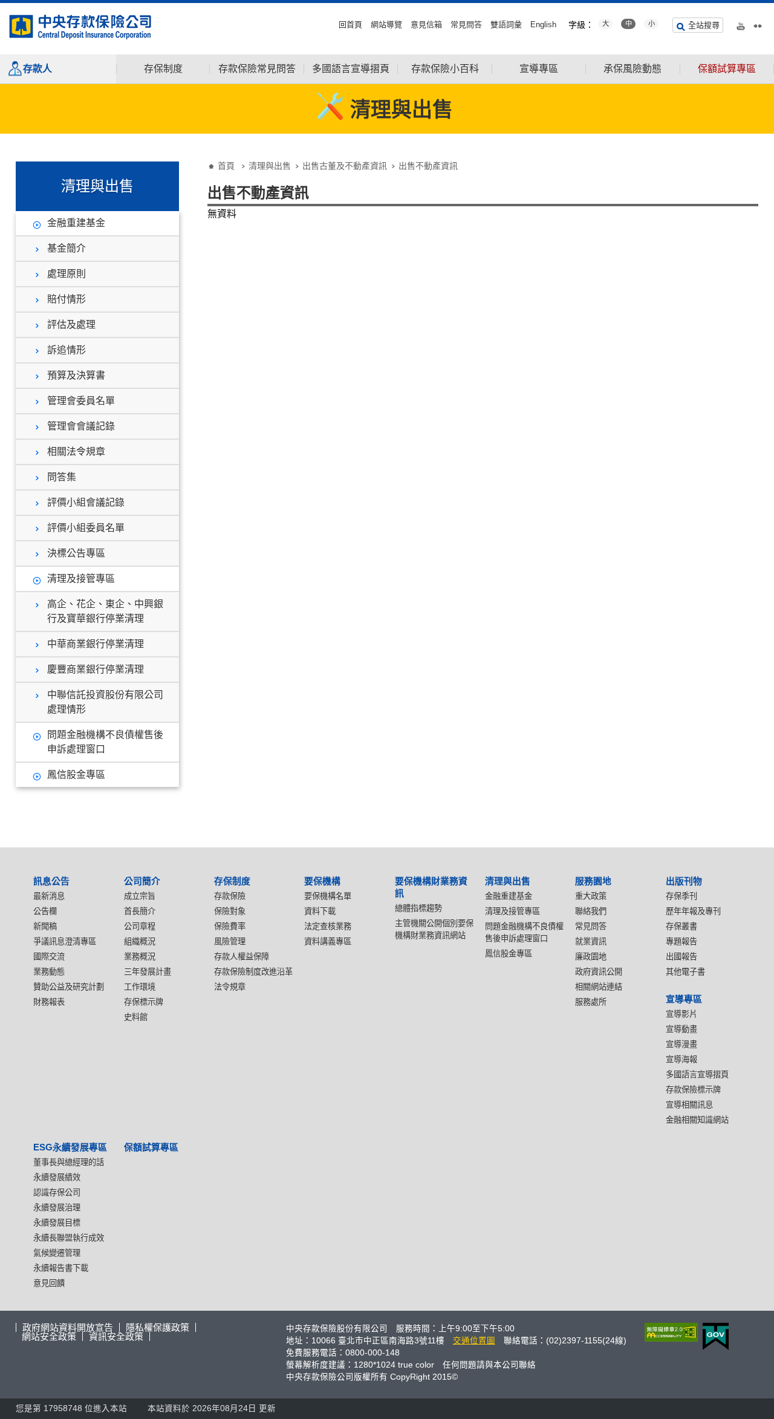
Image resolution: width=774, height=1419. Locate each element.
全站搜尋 (704, 25)
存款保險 (230, 896)
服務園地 (593, 881)
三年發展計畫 (147, 971)
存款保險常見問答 (257, 69)
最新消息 (49, 896)
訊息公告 (51, 881)
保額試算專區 (727, 69)
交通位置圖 (474, 1340)
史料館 (136, 1017)
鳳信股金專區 (76, 774)
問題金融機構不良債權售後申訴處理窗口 (105, 741)
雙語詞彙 (506, 24)
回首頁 (350, 24)
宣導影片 (681, 1014)
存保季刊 (681, 896)
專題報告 (681, 941)
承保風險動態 (632, 69)
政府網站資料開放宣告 (67, 1327)
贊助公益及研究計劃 (68, 986)
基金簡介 (66, 248)
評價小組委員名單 (86, 528)
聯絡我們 (591, 911)
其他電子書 (685, 971)
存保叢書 (681, 926)
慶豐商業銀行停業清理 (95, 669)
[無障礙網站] (669, 1332)
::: (3, 7)
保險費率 (230, 926)
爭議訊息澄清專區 (64, 941)
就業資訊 (591, 941)
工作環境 (139, 986)
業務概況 (139, 956)
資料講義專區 (327, 941)
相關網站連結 (598, 986)
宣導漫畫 (681, 1044)
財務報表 (49, 1001)
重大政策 (591, 896)
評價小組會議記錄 (86, 502)
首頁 (226, 166)
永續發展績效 (56, 1177)
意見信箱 (426, 24)
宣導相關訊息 (689, 1104)
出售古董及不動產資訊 (344, 166)
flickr (757, 23)
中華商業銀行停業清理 (95, 644)
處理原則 (66, 274)
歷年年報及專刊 (693, 911)
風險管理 (230, 941)
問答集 (61, 477)
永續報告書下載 (60, 1268)
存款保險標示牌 (693, 1089)
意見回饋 (49, 1283)
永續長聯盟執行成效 (68, 1237)
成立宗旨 (139, 896)
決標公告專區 (76, 553)
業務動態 (49, 971)
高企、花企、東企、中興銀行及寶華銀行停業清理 (105, 611)
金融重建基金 (76, 223)
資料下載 (320, 911)
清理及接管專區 (81, 578)
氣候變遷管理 (56, 1253)
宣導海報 (681, 1059)
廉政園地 (591, 956)
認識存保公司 (56, 1192)
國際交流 (49, 956)
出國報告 (681, 956)
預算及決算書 (76, 375)
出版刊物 (684, 881)
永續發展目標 (56, 1222)
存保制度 (163, 69)
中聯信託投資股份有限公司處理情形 (105, 702)
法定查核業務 (327, 926)
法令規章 (230, 986)
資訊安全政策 (116, 1336)
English (543, 24)
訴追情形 (66, 350)
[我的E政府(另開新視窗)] (713, 1336)
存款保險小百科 (445, 69)
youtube (740, 23)
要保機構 (322, 881)
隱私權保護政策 (157, 1327)
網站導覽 (386, 24)
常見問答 (466, 24)
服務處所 (591, 1001)
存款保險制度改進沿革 (253, 971)
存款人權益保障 (241, 956)
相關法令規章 (76, 451)
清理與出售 (270, 166)
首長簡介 (139, 911)
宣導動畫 (681, 1029)
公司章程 (139, 926)
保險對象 (230, 911)
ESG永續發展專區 (70, 1147)
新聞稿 (45, 926)
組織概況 (139, 941)
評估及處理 (71, 324)
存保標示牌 (143, 1001)
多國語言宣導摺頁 (350, 69)
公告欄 (45, 911)
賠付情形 (66, 299)
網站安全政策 (49, 1336)
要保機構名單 (327, 896)
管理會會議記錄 (81, 426)
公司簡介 (142, 881)
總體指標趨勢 (418, 908)
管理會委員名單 (81, 401)
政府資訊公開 (598, 971)
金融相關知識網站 (697, 1119)
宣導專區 (538, 69)
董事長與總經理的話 (68, 1162)
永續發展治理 (56, 1207)
